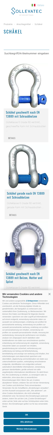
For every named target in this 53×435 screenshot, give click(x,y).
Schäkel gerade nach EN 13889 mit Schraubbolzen (26, 195)
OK (26, 415)
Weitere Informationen (26, 429)
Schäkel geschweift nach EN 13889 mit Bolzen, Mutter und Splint (24, 278)
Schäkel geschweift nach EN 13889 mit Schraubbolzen (23, 114)
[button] (49, 294)
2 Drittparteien (32, 301)
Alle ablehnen (26, 422)
